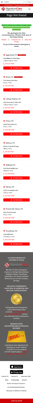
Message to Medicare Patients (16, 391)
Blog (6, 380)
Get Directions (17, 68)
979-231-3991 (9, 86)
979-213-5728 (9, 108)
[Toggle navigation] (29, 9)
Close (29, 2)
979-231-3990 (9, 64)
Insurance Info (26, 376)
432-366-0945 (9, 196)
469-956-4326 (9, 130)
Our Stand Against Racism (16, 387)
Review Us (14, 376)
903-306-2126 (9, 239)
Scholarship (15, 380)
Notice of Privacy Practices (16, 383)
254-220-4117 (9, 152)
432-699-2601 (9, 174)
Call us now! (16, 401)
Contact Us (5, 376)
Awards (24, 380)
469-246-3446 (9, 218)
